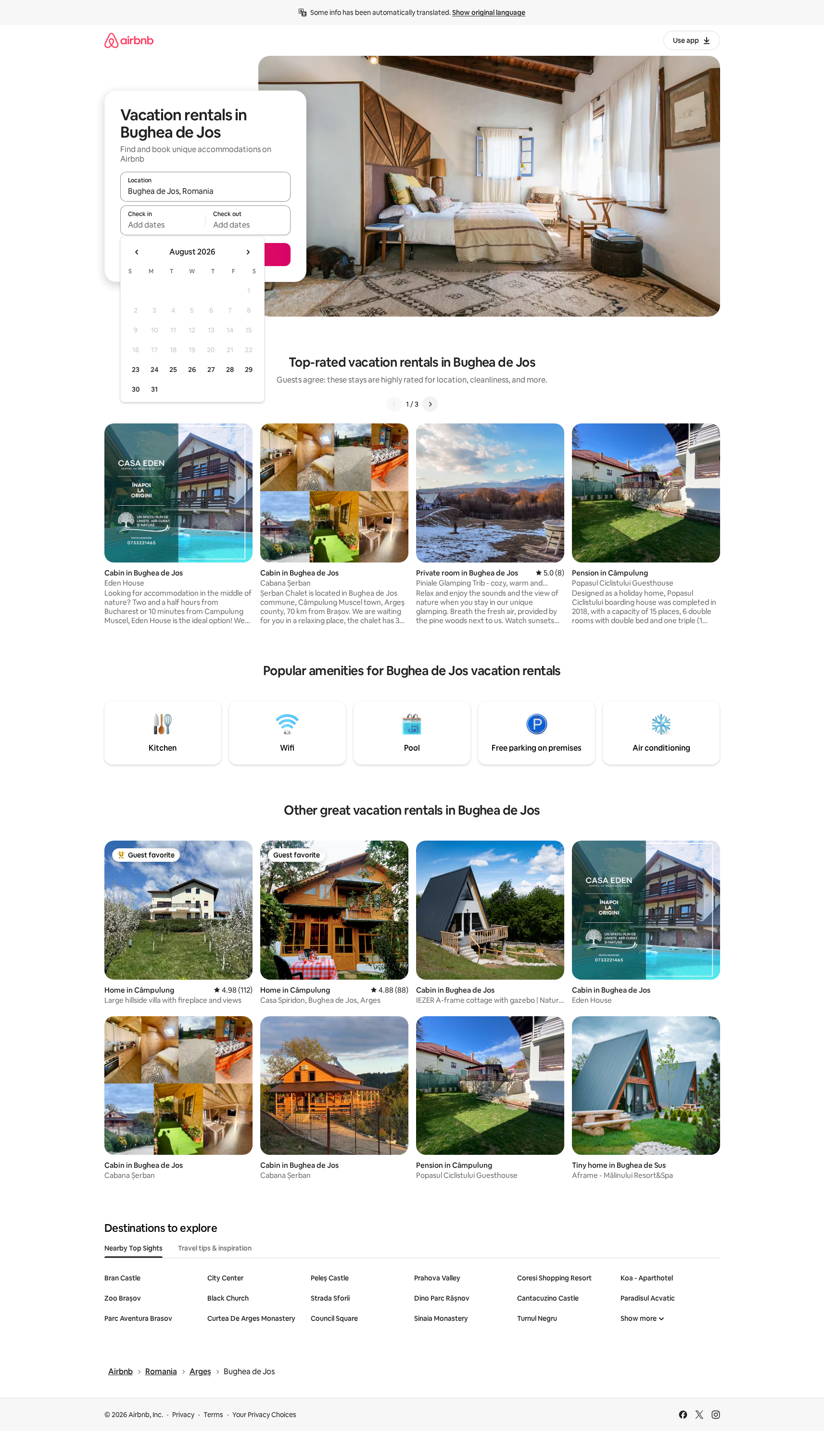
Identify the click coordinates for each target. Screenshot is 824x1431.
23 (135, 369)
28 (230, 369)
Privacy (183, 1414)
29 (249, 369)
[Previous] (394, 404)
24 (154, 369)
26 (192, 369)
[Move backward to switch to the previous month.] (137, 252)
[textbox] (163, 224)
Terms (213, 1414)
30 (136, 389)
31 (154, 389)
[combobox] (205, 191)
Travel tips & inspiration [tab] (215, 1248)
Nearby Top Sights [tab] (133, 1248)
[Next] (430, 404)
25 (173, 369)
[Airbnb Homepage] (128, 40)
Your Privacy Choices (264, 1414)
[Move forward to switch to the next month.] (248, 252)
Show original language (488, 12)
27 (211, 369)
